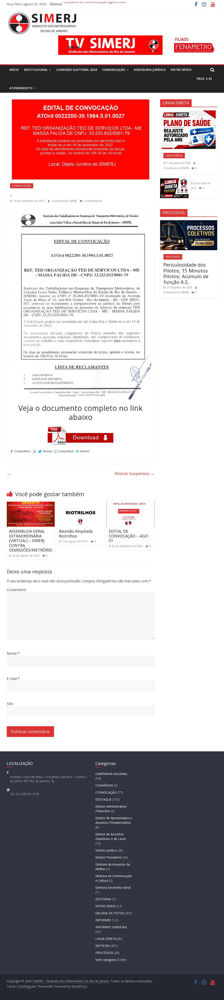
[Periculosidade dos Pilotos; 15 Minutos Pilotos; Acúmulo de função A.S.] (188, 222)
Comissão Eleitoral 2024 (76, 70)
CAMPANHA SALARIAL (111, 774)
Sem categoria (105, 960)
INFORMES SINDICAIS (111, 927)
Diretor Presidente (108, 857)
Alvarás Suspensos (134, 473)
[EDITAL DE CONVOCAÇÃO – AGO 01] (131, 504)
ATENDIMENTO (20, 88)
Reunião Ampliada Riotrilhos (76, 534)
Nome (13, 653)
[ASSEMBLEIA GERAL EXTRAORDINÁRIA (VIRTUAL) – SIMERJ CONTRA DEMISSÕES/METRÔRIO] (31, 504)
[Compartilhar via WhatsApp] (64, 451)
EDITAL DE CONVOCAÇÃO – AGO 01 (128, 536)
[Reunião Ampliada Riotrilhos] (81, 504)
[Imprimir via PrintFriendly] (82, 451)
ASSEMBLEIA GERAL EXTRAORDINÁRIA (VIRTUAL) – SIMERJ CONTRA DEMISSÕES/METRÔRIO (30, 541)
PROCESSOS (173, 257)
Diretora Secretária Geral (113, 887)
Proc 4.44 (204, 79)
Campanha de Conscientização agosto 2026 (94, 4)
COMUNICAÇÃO (113, 70)
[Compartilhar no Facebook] (20, 451)
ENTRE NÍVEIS (181, 70)
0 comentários (92, 201)
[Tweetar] (45, 451)
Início (14, 70)
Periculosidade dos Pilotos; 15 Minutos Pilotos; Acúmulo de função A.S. (185, 273)
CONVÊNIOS (104, 785)
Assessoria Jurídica (150, 70)
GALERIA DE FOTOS (109, 913)
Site (10, 703)
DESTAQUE (103, 799)
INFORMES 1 (104, 920)
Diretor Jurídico (106, 850)
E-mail (13, 678)
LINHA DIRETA (174, 155)
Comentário (16, 589)
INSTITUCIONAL (36, 70)
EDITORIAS (103, 899)
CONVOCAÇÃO (21, 186)
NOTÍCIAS (102, 946)
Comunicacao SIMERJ (65, 201)
